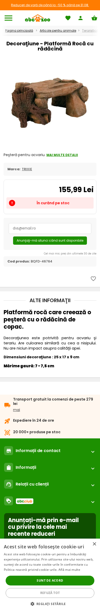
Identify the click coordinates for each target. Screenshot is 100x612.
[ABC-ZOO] (37, 18)
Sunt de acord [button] (50, 580)
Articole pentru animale (58, 30)
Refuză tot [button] (50, 593)
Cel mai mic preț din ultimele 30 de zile (70, 254)
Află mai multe (69, 569)
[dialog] (50, 575)
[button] (50, 603)
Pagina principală (19, 30)
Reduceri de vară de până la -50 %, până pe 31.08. (50, 5)
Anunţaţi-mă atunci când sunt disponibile (50, 240)
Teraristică (90, 30)
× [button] (94, 544)
